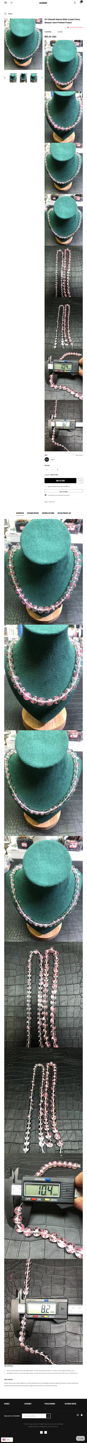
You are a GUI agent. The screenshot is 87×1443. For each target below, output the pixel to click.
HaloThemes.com (53, 1426)
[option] (23, 44)
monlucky (43, 2)
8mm (46, 459)
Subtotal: (47, 475)
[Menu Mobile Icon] (5, 3)
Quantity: (47, 465)
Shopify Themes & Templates (37, 1426)
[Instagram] (78, 1415)
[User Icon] (75, 2)
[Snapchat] (82, 1415)
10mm (52, 459)
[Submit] (48, 1416)
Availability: (48, 32)
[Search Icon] (12, 3)
